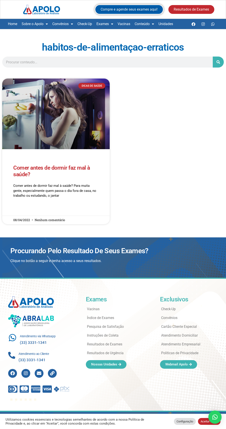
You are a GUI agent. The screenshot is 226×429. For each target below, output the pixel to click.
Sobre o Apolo (32, 24)
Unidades (165, 24)
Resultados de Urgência (105, 353)
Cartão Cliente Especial (179, 326)
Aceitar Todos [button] (209, 421)
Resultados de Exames (104, 344)
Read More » (21, 208)
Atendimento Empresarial (180, 344)
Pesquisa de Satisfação (105, 326)
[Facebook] (193, 24)
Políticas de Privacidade (179, 353)
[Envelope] (39, 373)
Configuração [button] (185, 421)
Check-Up (84, 24)
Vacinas (124, 24)
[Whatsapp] (213, 24)
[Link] (52, 373)
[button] (215, 417)
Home (12, 24)
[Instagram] (203, 24)
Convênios (60, 24)
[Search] (218, 62)
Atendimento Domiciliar (179, 335)
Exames (102, 24)
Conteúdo (142, 24)
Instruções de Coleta (103, 335)
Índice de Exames (100, 318)
